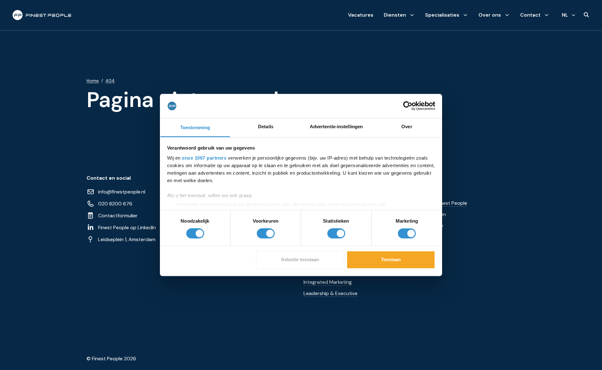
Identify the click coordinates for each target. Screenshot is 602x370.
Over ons (489, 15)
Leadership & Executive (330, 293)
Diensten (395, 15)
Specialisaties (442, 15)
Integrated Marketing (328, 282)
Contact (530, 15)
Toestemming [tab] (195, 127)
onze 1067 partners (204, 158)
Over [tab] (406, 126)
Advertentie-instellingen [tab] (336, 126)
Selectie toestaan (300, 259)
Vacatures (360, 15)
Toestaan (391, 259)
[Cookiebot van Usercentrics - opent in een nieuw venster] (407, 106)
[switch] (266, 234)
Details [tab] (265, 126)
